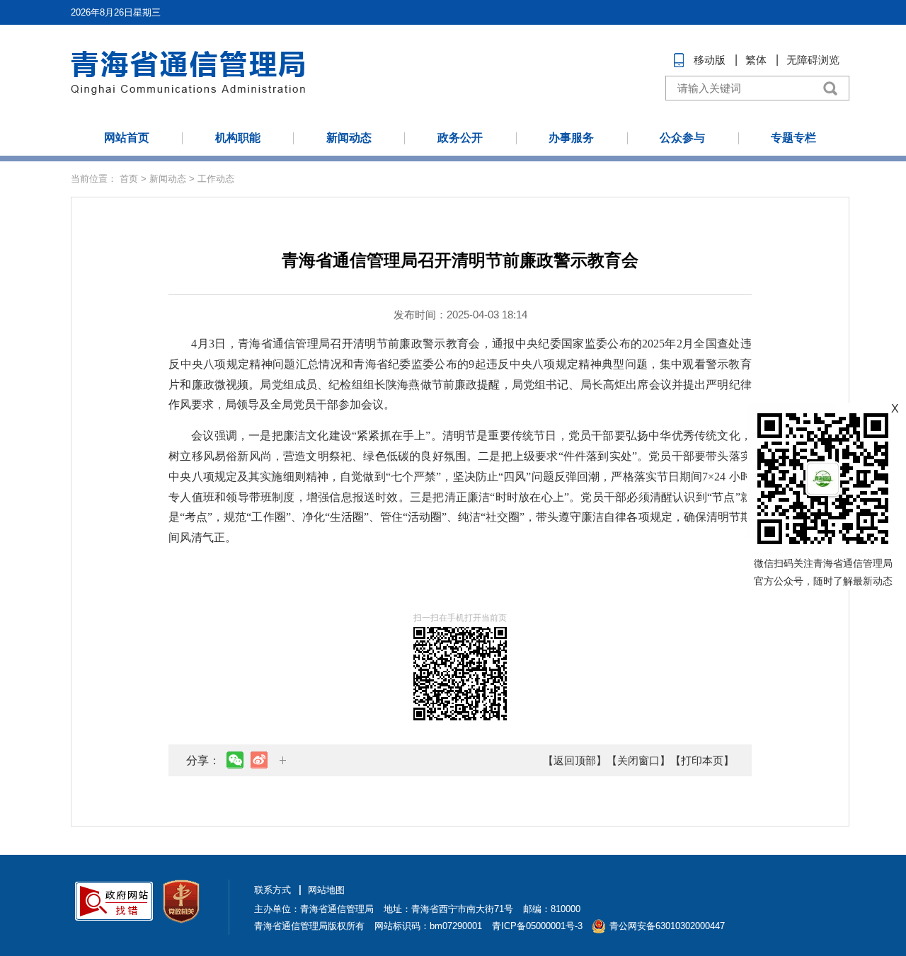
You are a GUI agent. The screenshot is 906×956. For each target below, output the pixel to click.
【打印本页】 (702, 760)
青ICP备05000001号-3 (537, 926)
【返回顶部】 (575, 760)
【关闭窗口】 (638, 760)
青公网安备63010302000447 (667, 926)
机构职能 (237, 138)
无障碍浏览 (812, 60)
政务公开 (460, 138)
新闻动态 (349, 138)
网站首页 (126, 138)
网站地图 (326, 890)
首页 (129, 178)
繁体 (756, 60)
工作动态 (215, 178)
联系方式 (272, 890)
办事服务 (571, 138)
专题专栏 (793, 138)
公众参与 (682, 138)
